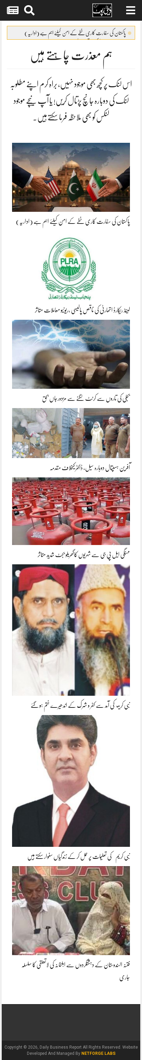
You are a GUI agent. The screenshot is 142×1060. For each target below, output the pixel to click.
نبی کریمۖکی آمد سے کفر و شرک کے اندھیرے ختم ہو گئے (80, 705)
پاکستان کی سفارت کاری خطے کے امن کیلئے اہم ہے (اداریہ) (75, 33)
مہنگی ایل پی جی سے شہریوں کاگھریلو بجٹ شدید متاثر (84, 554)
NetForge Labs (98, 1053)
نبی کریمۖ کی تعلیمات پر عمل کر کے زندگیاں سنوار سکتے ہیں (78, 856)
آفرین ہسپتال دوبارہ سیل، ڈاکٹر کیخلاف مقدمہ (90, 467)
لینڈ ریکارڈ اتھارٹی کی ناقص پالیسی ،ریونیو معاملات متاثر (82, 310)
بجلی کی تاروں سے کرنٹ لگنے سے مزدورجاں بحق (86, 398)
